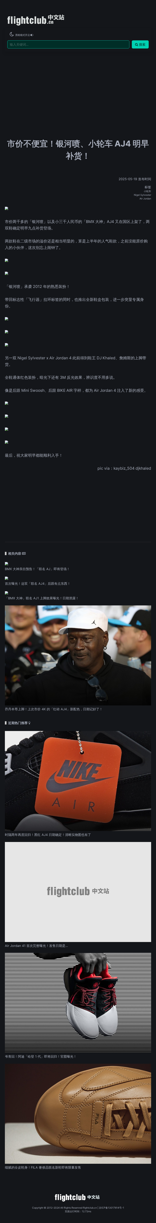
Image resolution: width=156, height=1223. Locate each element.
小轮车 (147, 191)
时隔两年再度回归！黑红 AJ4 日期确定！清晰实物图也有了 (48, 835)
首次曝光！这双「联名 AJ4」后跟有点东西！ (37, 583)
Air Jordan (145, 198)
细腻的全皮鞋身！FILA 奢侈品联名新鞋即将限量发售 (43, 1167)
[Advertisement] (78, 82)
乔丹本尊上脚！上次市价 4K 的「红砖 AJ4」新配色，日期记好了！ (54, 709)
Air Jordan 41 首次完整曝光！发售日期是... (36, 946)
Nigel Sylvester (142, 194)
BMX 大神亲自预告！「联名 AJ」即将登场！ (37, 569)
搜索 (142, 44)
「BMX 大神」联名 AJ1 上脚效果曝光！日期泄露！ (42, 598)
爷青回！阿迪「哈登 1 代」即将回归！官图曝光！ (41, 1056)
